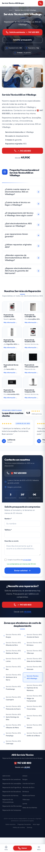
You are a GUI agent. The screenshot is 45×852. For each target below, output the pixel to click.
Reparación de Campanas (11, 810)
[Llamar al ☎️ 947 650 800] (40, 3)
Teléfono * (8, 530)
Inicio (10, 10)
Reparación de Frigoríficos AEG (9, 340)
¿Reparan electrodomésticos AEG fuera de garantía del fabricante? (18, 270)
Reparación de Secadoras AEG (30, 340)
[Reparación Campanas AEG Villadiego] (33, 382)
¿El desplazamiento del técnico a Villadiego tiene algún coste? (19, 214)
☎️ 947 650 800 (24, 150)
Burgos (24, 779)
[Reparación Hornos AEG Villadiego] (12, 357)
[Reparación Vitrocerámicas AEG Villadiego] (33, 357)
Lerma (24, 804)
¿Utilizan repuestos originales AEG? (18, 245)
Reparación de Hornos (10, 796)
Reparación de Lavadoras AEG (9, 315)
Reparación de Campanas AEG (30, 391)
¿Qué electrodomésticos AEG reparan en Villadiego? (18, 224)
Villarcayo (26, 800)
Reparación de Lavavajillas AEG (30, 315)
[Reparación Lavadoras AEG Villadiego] (12, 307)
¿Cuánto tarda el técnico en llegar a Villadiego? (17, 203)
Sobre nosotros (11, 824)
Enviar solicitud (21, 570)
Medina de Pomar (28, 796)
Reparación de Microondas (12, 806)
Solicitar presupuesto (22, 40)
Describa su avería (11, 541)
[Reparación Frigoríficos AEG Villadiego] (12, 332)
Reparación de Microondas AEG (9, 391)
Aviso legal (36, 824)
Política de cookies (19, 827)
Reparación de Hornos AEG (11, 366)
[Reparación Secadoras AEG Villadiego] (33, 332)
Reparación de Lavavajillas (11, 784)
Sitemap (29, 827)
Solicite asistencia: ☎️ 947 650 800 (24, 32)
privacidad (27, 560)
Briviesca (25, 792)
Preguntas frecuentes (24, 824)
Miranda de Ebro (28, 787)
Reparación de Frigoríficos (11, 787)
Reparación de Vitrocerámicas (8, 801)
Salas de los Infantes (29, 808)
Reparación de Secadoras (11, 792)
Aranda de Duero (28, 784)
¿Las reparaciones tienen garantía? (16, 235)
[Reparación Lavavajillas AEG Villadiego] (33, 307)
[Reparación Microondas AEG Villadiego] (12, 382)
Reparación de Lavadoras (11, 779)
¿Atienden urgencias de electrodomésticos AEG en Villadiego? (17, 257)
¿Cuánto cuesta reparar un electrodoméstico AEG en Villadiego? (17, 191)
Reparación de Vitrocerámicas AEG (31, 366)
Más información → (10, 322)
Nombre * (8, 519)
